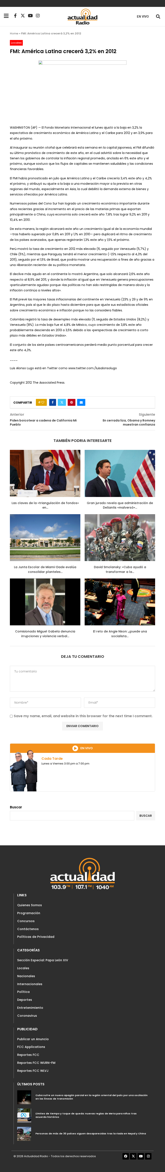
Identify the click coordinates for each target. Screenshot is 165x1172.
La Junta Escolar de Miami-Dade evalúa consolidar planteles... (45, 569)
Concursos (26, 921)
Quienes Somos (29, 905)
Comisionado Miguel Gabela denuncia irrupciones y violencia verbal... (45, 633)
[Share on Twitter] (62, 402)
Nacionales (26, 976)
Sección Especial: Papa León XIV (42, 960)
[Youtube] (30, 16)
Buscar (16, 807)
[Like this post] (42, 402)
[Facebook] (125, 1156)
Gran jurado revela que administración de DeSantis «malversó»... (120, 505)
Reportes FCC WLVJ (33, 1071)
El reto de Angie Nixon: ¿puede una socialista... (120, 633)
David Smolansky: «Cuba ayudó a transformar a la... (120, 569)
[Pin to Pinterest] (71, 402)
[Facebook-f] (15, 16)
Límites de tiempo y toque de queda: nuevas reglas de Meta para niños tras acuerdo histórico (86, 1115)
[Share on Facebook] (52, 402)
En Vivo (143, 16)
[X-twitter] (23, 16)
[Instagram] (38, 16)
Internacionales (29, 984)
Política (23, 992)
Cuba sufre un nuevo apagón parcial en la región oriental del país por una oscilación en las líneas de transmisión (91, 1097)
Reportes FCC (28, 1055)
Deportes (24, 1000)
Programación (28, 913)
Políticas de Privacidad (35, 937)
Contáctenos (28, 929)
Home (14, 33)
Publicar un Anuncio (33, 1039)
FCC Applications (31, 1047)
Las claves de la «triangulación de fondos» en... (45, 505)
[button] (158, 16)
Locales (23, 968)
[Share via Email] (81, 402)
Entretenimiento (30, 1008)
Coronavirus (27, 1016)
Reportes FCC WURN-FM (36, 1063)
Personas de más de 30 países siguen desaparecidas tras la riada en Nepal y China (90, 1133)
